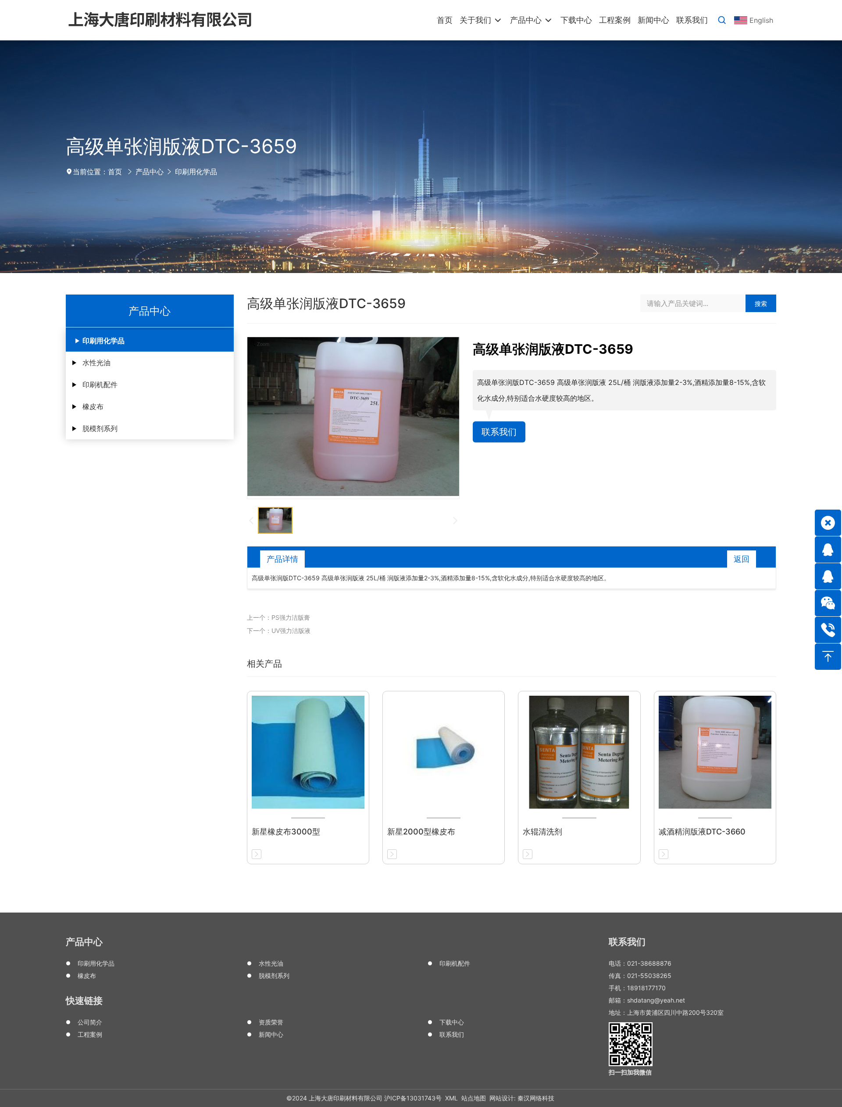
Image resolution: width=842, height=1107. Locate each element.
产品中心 (150, 171)
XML (451, 1098)
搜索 (761, 303)
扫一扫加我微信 (630, 1072)
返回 (741, 559)
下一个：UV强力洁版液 (278, 630)
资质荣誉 (271, 1022)
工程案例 (90, 1034)
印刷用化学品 (196, 171)
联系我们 (499, 432)
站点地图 (473, 1098)
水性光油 (96, 362)
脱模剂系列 (100, 428)
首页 (115, 171)
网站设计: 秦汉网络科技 (521, 1098)
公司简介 (90, 1022)
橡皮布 (92, 406)
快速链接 (84, 1000)
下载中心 (451, 1022)
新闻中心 (271, 1034)
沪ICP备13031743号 (413, 1098)
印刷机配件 (100, 384)
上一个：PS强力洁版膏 (278, 617)
